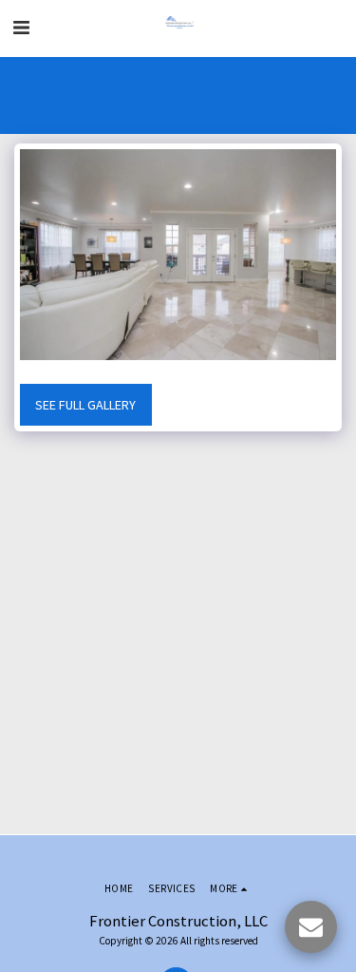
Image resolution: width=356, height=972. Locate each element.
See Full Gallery (85, 404)
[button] (21, 27)
